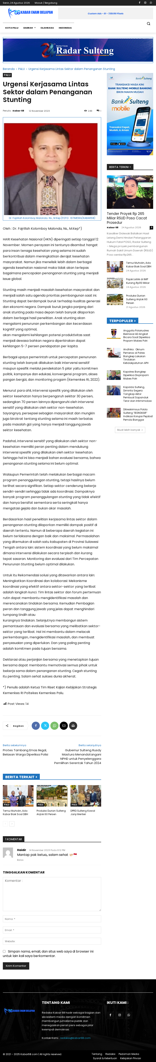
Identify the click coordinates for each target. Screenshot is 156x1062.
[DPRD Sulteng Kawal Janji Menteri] (85, 796)
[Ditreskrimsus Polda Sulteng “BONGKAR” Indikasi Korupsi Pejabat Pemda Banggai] (114, 413)
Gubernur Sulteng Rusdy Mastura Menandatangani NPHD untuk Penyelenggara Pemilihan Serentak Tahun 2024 (77, 756)
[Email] (64, 726)
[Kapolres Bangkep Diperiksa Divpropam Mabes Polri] (114, 375)
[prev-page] (5, 823)
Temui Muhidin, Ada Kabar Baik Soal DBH (15, 812)
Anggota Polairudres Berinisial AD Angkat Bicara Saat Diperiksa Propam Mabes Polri (136, 335)
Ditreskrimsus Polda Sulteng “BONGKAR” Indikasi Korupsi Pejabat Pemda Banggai (138, 414)
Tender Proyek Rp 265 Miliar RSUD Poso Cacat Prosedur (127, 218)
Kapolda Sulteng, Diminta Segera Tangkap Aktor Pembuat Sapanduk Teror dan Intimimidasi (137, 393)
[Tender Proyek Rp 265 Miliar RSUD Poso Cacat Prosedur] (130, 192)
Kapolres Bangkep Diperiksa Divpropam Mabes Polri (136, 375)
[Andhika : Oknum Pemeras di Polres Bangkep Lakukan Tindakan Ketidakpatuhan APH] (114, 353)
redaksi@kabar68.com (75, 1038)
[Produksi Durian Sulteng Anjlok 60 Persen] (52, 796)
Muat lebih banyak (128, 430)
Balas (20, 860)
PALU (21, 69)
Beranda (9, 69)
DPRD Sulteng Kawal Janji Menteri (82, 812)
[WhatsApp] (150, 3)
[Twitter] (45, 726)
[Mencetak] (73, 726)
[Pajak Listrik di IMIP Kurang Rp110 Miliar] (115, 283)
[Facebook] (139, 3)
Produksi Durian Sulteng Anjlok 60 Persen (51, 812)
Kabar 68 (18, 110)
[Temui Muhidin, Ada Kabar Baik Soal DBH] (18, 796)
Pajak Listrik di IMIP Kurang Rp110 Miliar (138, 281)
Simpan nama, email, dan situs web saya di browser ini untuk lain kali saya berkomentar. (48, 953)
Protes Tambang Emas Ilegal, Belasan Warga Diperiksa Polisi (25, 752)
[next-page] (11, 823)
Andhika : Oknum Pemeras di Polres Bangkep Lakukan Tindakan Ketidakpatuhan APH (135, 356)
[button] (148, 23)
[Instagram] (145, 3)
